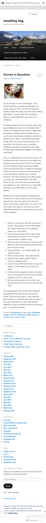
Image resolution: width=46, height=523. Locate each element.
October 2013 (8, 356)
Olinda (28, 315)
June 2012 (7, 399)
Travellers (7, 431)
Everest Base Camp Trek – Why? (15, 58)
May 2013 (7, 370)
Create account (9, 451)
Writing (6, 442)
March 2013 (7, 375)
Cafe (29, 312)
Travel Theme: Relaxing (12, 344)
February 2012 (9, 410)
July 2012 (7, 397)
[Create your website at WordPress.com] (23, 3)
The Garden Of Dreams (12, 341)
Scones (6, 317)
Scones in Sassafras (16, 74)
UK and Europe (9, 436)
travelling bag (13, 20)
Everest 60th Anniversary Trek (15, 422)
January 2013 (8, 380)
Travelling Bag (9, 499)
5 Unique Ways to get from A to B (16, 347)
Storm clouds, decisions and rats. (16, 338)
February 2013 (9, 378)
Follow (8, 486)
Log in (6, 454)
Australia (6, 420)
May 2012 (7, 402)
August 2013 (8, 361)
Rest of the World (10, 428)
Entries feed (8, 456)
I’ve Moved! (8, 336)
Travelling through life (12, 433)
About (14, 47)
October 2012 (8, 389)
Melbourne (21, 315)
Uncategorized (15, 312)
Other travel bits (9, 425)
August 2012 (8, 394)
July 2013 (7, 364)
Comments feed (9, 459)
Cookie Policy (13, 513)
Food (11, 315)
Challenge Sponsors (27, 47)
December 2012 (9, 383)
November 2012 (9, 386)
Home (6, 47)
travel (12, 317)
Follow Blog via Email (13, 468)
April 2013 (7, 372)
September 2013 (9, 359)
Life (15, 315)
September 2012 (9, 391)
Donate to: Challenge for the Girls (15, 52)
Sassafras (35, 315)
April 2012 (7, 405)
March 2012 (7, 408)
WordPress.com (9, 462)
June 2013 (7, 367)
